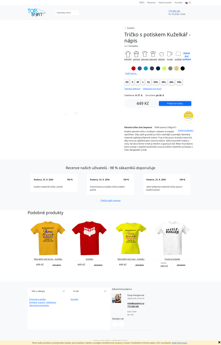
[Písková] (176, 68)
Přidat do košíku (175, 103)
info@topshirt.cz (135, 303)
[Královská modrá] (140, 68)
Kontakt (178, 2)
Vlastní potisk (165, 2)
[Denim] (152, 68)
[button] (188, 2)
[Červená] (133, 68)
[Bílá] (127, 68)
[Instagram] (115, 324)
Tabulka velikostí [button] (132, 88)
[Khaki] (170, 68)
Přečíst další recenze (110, 200)
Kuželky (131, 27)
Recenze (151, 2)
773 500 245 (174, 11)
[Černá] (183, 68)
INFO (142, 2)
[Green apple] (164, 68)
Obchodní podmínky (39, 305)
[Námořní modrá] (158, 68)
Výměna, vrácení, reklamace (42, 302)
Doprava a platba (37, 299)
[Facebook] (121, 324)
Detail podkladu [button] (185, 130)
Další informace (179, 342)
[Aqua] (146, 68)
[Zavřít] (219, 342)
